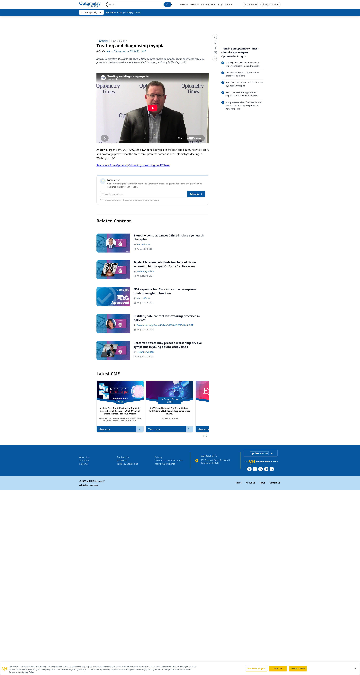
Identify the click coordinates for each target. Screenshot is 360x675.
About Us (84, 460)
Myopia (138, 12)
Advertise (84, 457)
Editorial (83, 463)
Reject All (278, 668)
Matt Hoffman (143, 244)
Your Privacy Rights (165, 463)
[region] (180, 668)
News (182, 4)
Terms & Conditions (127, 463)
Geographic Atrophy (125, 12)
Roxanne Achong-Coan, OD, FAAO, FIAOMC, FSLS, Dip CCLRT (165, 325)
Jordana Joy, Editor (145, 271)
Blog (220, 4)
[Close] (355, 668)
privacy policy (153, 200)
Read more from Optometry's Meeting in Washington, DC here (133, 165)
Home (238, 482)
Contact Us (123, 457)
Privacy (158, 457)
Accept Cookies (298, 668)
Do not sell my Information (169, 460)
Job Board (122, 460)
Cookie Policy (28, 672)
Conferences (207, 4)
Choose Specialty (89, 12)
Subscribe (194, 194)
